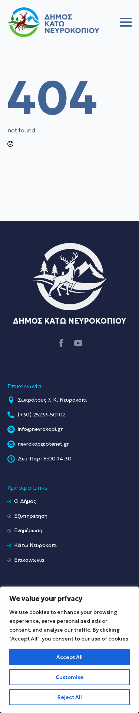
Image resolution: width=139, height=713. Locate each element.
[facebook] (61, 343)
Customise (69, 677)
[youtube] (78, 343)
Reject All (69, 697)
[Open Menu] (126, 22)
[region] (69, 650)
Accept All (69, 657)
